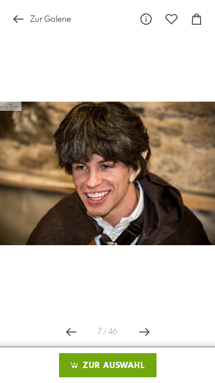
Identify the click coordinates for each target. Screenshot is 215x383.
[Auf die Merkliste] (171, 19)
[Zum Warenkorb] (197, 19)
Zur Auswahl (112, 366)
